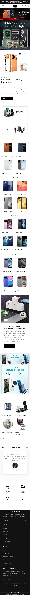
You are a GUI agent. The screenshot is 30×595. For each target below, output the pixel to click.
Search (5, 528)
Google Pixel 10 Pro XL (7, 272)
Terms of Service (7, 541)
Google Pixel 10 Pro (21, 271)
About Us (5, 531)
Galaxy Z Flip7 (22, 194)
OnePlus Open (20, 250)
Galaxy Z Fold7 (8, 194)
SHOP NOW (6, 98)
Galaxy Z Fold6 (8, 211)
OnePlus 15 (4, 232)
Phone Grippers (6, 432)
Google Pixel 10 (6, 290)
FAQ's (4, 550)
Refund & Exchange (8, 556)
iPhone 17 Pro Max (7, 156)
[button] (3, 6)
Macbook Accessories (19, 433)
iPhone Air (4, 173)
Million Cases (11, 594)
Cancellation (6, 560)
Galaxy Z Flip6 (22, 211)
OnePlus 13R (19, 232)
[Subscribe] (25, 520)
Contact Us (6, 534)
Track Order (6, 553)
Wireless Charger (21, 415)
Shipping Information (9, 563)
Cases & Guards (6, 415)
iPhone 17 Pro (19, 156)
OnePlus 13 (4, 250)
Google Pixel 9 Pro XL (21, 290)
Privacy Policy (7, 538)
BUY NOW (9, 346)
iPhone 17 (18, 173)
